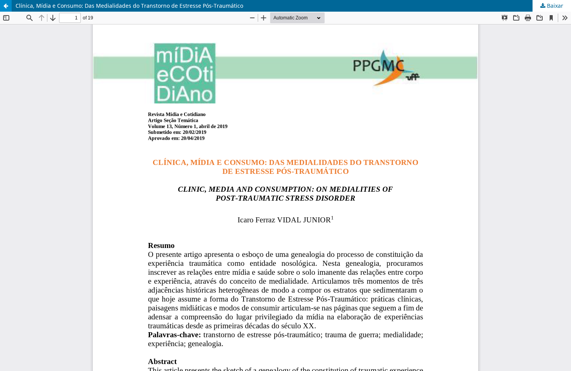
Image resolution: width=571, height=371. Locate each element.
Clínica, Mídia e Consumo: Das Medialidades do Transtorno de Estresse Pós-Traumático (129, 5)
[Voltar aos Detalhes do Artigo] (6, 6)
